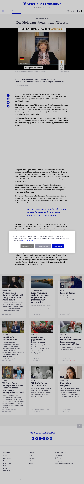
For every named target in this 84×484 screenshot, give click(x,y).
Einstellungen (43, 246)
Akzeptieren (58, 246)
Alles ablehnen (27, 246)
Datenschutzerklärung (27, 240)
